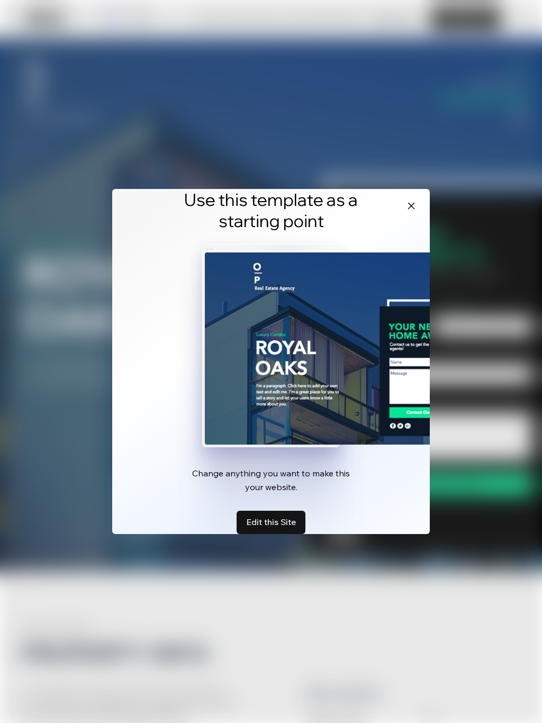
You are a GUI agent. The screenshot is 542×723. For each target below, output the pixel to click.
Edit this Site (271, 522)
